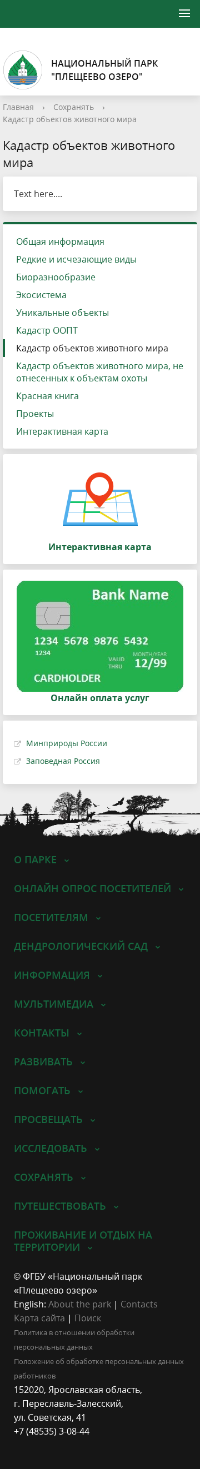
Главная (18, 107)
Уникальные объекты (62, 312)
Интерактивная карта (62, 431)
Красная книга (47, 396)
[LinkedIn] (44, 1445)
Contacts (139, 1304)
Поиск (87, 1318)
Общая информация (60, 241)
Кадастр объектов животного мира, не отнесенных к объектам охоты (99, 372)
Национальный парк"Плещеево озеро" (104, 70)
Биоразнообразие (56, 277)
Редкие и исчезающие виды (76, 259)
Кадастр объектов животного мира (70, 119)
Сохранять (73, 107)
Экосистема (41, 295)
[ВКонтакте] (22, 1445)
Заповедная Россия (63, 761)
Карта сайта (39, 1318)
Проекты (35, 414)
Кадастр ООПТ (47, 330)
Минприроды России (66, 743)
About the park (79, 1304)
